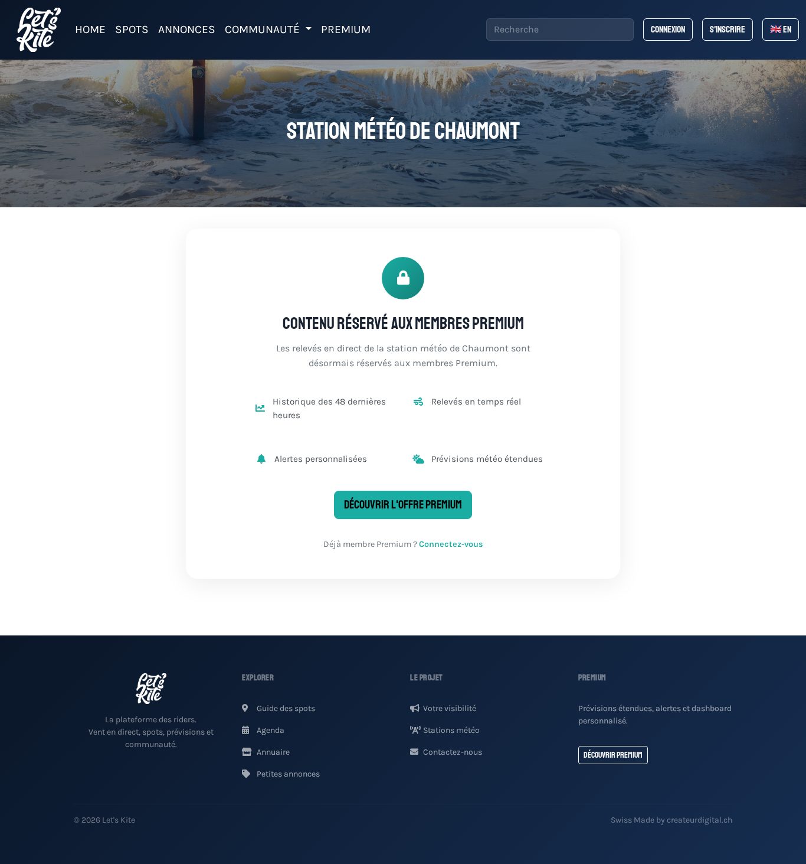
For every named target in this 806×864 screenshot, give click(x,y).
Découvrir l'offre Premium (403, 504)
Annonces (186, 29)
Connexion (668, 29)
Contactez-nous (452, 752)
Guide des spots (285, 708)
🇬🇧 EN (780, 29)
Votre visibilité (449, 708)
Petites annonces (287, 774)
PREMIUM (346, 29)
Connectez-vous (451, 544)
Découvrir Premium (613, 755)
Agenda (269, 730)
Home (90, 29)
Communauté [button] (264, 29)
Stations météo (451, 730)
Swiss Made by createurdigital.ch (671, 820)
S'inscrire (727, 29)
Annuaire (272, 752)
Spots (132, 29)
